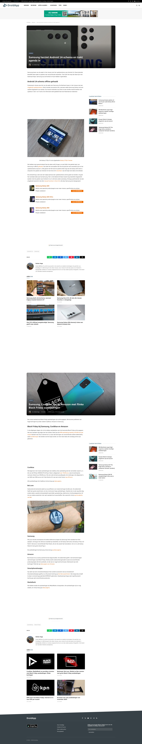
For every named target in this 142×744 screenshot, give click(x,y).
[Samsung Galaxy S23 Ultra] (32, 201)
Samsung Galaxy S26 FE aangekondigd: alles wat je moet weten (106, 476)
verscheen (59, 170)
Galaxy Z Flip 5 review (66, 160)
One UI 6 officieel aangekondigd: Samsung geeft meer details (40, 323)
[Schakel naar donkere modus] (137, 5)
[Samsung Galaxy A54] (32, 212)
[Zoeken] (139, 5)
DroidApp (28, 22)
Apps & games (42, 5)
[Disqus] (56, 350)
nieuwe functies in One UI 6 (52, 181)
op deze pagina (56, 550)
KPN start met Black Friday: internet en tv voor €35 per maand (40, 698)
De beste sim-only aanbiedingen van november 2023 (68, 698)
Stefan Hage (36, 64)
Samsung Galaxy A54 (42, 208)
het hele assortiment (64, 574)
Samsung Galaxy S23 (42, 186)
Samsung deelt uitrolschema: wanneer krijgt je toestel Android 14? (39, 299)
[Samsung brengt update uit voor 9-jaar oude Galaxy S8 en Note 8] (93, 102)
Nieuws (26, 5)
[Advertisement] (55, 105)
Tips (60, 5)
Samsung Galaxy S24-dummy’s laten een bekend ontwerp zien (70, 323)
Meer (65, 5)
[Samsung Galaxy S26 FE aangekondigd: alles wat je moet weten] (93, 476)
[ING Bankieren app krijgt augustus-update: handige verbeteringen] (93, 111)
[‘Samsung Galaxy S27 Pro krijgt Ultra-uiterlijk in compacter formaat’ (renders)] (93, 129)
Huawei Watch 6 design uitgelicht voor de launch (106, 120)
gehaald (40, 166)
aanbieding (30, 624)
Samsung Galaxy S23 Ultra (44, 197)
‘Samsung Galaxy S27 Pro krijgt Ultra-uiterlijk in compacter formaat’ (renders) (107, 129)
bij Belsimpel (34, 436)
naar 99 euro (68, 477)
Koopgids (53, 5)
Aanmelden (91, 732)
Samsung (37, 251)
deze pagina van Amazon (48, 564)
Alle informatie (77, 191)
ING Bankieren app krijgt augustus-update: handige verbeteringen (37, 1)
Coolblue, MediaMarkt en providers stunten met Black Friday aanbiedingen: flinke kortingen (40, 673)
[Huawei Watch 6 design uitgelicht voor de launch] (93, 121)
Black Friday (37, 624)
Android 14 (30, 251)
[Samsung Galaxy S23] (32, 190)
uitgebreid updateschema (34, 87)
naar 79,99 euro (64, 473)
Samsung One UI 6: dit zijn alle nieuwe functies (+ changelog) (69, 299)
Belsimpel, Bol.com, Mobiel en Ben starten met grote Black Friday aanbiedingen (70, 672)
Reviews (33, 5)
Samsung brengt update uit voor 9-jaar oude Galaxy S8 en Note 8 (107, 101)
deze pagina (57, 481)
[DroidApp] (11, 5)
